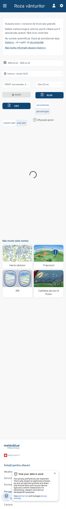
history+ (9, 42)
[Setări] (61, 5)
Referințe (9, 498)
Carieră (8, 504)
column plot (9, 123)
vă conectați (37, 42)
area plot (21, 123)
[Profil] (54, 5)
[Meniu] (5, 6)
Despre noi (11, 491)
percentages (42, 111)
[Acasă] (12, 446)
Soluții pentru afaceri (17, 465)
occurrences (43, 105)
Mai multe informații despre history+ (25, 47)
